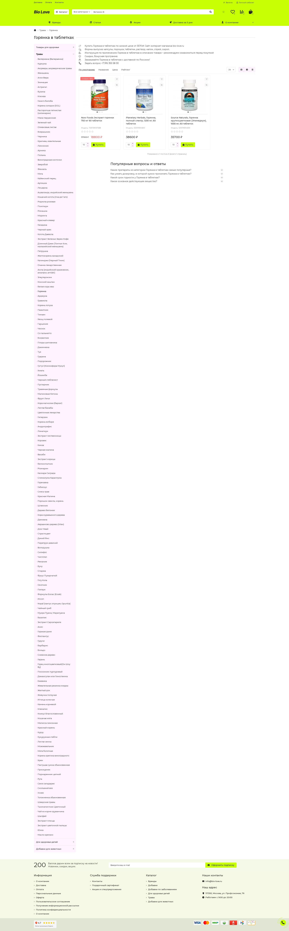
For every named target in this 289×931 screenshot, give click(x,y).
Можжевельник (46, 746)
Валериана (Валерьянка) (50, 59)
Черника (42, 136)
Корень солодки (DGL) (49, 105)
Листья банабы (45, 408)
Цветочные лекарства (49, 412)
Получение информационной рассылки (57, 905)
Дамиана (42, 519)
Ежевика (42, 681)
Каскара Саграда (46, 473)
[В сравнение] (117, 85)
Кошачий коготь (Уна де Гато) (53, 197)
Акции (137, 22)
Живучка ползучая (47, 695)
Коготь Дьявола (45, 234)
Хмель (41, 370)
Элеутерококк (45, 277)
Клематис (43, 709)
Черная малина (46, 450)
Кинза (41, 445)
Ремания (42, 561)
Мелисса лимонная (48, 723)
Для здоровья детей (47, 842)
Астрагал (42, 87)
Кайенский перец (47, 178)
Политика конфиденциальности (53, 909)
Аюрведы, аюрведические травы (55, 68)
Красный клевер (46, 220)
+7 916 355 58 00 (110, 63)
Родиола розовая (46, 201)
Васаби (41, 454)
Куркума (42, 63)
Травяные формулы (48, 389)
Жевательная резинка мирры (53, 685)
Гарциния (43, 324)
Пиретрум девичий (48, 543)
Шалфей (42, 816)
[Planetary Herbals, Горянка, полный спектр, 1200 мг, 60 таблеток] (144, 95)
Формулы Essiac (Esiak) (49, 594)
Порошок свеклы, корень (50, 501)
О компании (231, 22)
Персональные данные (48, 893)
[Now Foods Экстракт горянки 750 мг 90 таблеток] (99, 95)
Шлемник (43, 505)
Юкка (41, 830)
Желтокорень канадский (50, 256)
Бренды (56, 22)
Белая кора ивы (46, 286)
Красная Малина (46, 496)
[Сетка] (241, 69)
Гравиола (42, 300)
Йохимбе (42, 375)
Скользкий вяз (45, 788)
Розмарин (43, 468)
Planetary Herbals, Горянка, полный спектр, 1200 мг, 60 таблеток (141, 120)
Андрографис (45, 426)
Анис (40, 627)
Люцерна (42, 188)
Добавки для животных (48, 849)
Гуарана (42, 356)
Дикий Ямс (43, 538)
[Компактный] (252, 69)
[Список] (247, 69)
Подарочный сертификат (105, 885)
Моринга (42, 215)
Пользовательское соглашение (53, 901)
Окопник (42, 585)
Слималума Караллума (50, 478)
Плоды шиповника (47, 342)
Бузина (41, 91)
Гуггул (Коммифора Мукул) (51, 366)
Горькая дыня (45, 631)
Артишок (42, 183)
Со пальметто (44, 333)
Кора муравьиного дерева (51, 515)
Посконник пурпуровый (50, 671)
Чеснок (41, 328)
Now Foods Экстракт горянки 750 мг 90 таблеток (97, 119)
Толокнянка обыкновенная (52, 797)
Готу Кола (42, 580)
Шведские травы (46, 802)
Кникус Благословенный (50, 713)
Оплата (48, 2)
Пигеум (41, 589)
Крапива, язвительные (49, 141)
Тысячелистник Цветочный (51, 807)
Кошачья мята (45, 718)
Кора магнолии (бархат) (50, 403)
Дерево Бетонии (46, 510)
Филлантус (43, 636)
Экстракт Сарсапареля (49, 622)
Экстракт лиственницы (49, 436)
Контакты (59, 2)
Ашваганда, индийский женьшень (55, 192)
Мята (40, 174)
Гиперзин (43, 417)
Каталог (63, 12)
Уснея (41, 793)
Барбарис (43, 645)
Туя (39, 352)
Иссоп (41, 599)
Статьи (97, 22)
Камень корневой (47, 704)
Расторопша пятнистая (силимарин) (49, 111)
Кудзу (41, 732)
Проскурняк (44, 769)
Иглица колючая (46, 699)
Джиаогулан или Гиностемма (53, 676)
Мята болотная (45, 751)
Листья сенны (44, 741)
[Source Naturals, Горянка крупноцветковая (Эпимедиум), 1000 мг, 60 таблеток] (189, 95)
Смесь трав (43, 491)
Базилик (42, 617)
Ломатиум (43, 431)
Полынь (42, 155)
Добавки (152, 885)
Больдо (41, 650)
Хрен (40, 760)
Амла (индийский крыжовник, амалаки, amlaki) (53, 271)
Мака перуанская (47, 118)
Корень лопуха (45, 305)
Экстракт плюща (46, 821)
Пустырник (43, 384)
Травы (42, 30)
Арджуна (42, 296)
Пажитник (43, 310)
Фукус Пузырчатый (47, 575)
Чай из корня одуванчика (51, 811)
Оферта (40, 897)
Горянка (53, 30)
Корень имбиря (46, 422)
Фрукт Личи (44, 398)
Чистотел (42, 557)
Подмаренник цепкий (49, 774)
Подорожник (44, 361)
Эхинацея (43, 82)
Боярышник (44, 132)
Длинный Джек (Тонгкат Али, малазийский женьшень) (52, 245)
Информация (43, 875)
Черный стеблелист (48, 380)
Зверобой (43, 164)
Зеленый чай (44, 122)
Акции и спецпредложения (106, 889)
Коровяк (42, 440)
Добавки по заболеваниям (162, 889)
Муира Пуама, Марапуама (51, 613)
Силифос (42, 552)
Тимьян (41, 314)
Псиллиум (43, 206)
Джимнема (43, 347)
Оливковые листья (47, 127)
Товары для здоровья (47, 47)
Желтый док (44, 690)
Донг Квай (43, 529)
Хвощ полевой (45, 319)
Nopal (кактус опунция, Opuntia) (54, 603)
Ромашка (42, 211)
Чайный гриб (44, 608)
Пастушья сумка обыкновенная (54, 765)
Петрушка (43, 251)
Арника (42, 150)
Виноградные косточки (50, 160)
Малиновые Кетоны (48, 394)
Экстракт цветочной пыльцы (52, 825)
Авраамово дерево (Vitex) (51, 524)
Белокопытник (45, 464)
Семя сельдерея (46, 783)
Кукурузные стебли (47, 737)
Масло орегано (45, 835)
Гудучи (41, 641)
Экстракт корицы (46, 459)
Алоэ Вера (43, 77)
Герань (41, 659)
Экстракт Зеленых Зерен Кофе (53, 239)
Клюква (42, 96)
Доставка (38, 2)
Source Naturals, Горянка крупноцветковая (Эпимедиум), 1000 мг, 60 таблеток (188, 120)
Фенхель (42, 169)
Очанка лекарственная (50, 265)
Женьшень (43, 73)
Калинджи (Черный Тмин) (51, 260)
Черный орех (44, 229)
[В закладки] (117, 79)
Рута (40, 779)
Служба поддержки (103, 875)
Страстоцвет (44, 533)
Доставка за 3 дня (183, 22)
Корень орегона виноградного (53, 755)
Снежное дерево (46, 655)
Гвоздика (42, 225)
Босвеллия (43, 338)
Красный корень (46, 727)
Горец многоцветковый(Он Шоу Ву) (54, 665)
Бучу (40, 566)
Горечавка (43, 482)
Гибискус (42, 487)
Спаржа (42, 571)
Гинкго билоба (45, 101)
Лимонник (43, 146)
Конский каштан (46, 282)
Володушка (43, 547)
